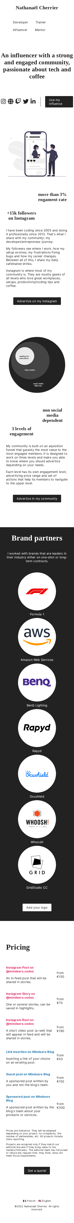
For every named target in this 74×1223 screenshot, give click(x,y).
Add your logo (37, 907)
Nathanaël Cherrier (37, 7)
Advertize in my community (37, 498)
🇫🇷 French (29, 1200)
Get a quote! (37, 1171)
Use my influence (55, 102)
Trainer (41, 22)
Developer (20, 22)
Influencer (20, 30)
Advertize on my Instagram (37, 301)
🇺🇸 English (44, 1200)
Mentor (40, 30)
